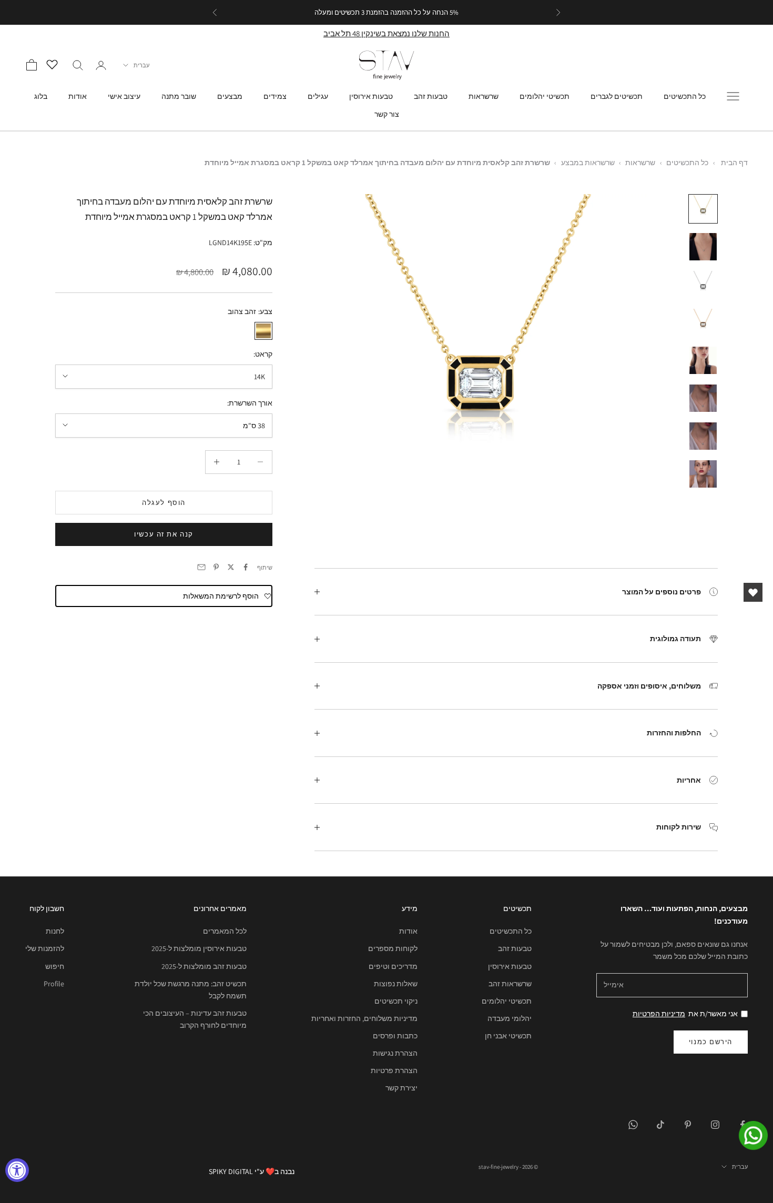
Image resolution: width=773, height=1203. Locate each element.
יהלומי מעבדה (509, 1018)
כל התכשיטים (685, 96)
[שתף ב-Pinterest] (216, 567)
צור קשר (386, 114)
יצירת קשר (401, 1088)
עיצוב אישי (124, 96)
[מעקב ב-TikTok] (660, 1124)
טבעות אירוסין (371, 96)
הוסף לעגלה (164, 502)
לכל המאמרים (225, 931)
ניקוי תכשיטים (396, 1001)
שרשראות (484, 96)
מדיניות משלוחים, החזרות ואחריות (364, 1018)
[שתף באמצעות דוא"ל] (201, 567)
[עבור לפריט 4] (703, 322)
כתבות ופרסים (395, 1035)
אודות (77, 96)
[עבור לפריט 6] (703, 398)
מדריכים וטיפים (393, 966)
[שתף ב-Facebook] (245, 567)
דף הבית (734, 162)
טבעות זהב (430, 96)
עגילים (318, 96)
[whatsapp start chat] (746, 1135)
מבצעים (229, 96)
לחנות (55, 931)
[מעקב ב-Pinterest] (688, 1124)
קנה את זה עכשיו (163, 534)
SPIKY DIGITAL (231, 1171)
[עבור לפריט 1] (703, 209)
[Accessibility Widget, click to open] (17, 1170)
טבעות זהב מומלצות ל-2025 (204, 966)
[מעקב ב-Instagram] (715, 1124)
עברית (141, 65)
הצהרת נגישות (395, 1053)
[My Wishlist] (54, 63)
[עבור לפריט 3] (703, 284)
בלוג (40, 96)
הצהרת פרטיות (394, 1070)
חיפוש (54, 966)
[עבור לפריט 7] (703, 436)
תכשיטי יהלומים (544, 96)
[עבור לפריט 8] (703, 474)
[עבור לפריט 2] (703, 246)
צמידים (275, 96)
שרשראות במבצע (588, 162)
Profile (54, 983)
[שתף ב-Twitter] (231, 567)
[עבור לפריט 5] (703, 360)
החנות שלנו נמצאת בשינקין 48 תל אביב (386, 33)
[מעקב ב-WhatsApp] (633, 1124)
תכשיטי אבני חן (508, 1035)
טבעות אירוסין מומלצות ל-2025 (199, 948)
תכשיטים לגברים (617, 96)
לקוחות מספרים (393, 948)
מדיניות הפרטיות (659, 1013)
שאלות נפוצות (396, 983)
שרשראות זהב (510, 983)
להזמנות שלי (44, 948)
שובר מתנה (178, 96)
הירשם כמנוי (711, 1041)
